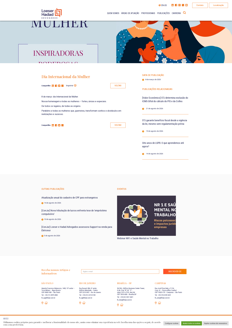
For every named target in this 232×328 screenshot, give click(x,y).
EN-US (164, 5)
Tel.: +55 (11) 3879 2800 (49, 295)
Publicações (163, 13)
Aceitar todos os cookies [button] (191, 323)
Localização (218, 5)
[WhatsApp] (62, 86)
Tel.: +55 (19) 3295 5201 (163, 295)
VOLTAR (118, 86)
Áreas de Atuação (130, 13)
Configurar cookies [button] (171, 323)
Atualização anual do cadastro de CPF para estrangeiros (69, 197)
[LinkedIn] (52, 86)
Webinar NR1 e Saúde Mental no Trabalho (137, 238)
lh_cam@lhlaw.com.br (162, 298)
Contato (200, 5)
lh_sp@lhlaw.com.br (48, 298)
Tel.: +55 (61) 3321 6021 (125, 297)
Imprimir (69, 86)
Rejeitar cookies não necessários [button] (215, 323)
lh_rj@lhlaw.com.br (85, 298)
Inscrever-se (174, 271)
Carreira (176, 13)
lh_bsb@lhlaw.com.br (124, 300)
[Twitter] (59, 86)
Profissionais (148, 13)
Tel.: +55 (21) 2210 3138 (87, 295)
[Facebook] (56, 86)
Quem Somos (113, 13)
